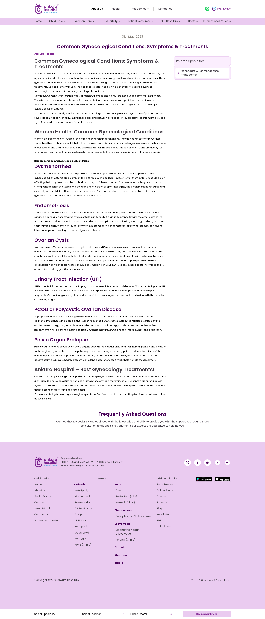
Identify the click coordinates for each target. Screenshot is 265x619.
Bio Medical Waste (46, 520)
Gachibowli (82, 532)
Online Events (165, 490)
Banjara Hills (82, 502)
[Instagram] (207, 463)
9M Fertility (110, 21)
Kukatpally (81, 490)
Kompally (81, 538)
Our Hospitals (169, 21)
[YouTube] (227, 463)
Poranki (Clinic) (125, 540)
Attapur (79, 514)
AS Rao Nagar (83, 508)
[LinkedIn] (217, 463)
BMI (159, 520)
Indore (118, 563)
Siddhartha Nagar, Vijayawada (127, 531)
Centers (39, 502)
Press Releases (166, 484)
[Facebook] (187, 463)
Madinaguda (83, 496)
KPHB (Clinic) (83, 544)
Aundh (120, 490)
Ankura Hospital (44, 54)
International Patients (217, 21)
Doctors (193, 21)
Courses (162, 496)
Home (38, 21)
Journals (162, 502)
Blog (159, 508)
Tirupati (119, 547)
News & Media (43, 508)
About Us (97, 9)
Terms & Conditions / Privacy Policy (211, 580)
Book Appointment (206, 613)
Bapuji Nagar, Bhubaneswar (133, 516)
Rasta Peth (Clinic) (127, 496)
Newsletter (163, 514)
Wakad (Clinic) (125, 502)
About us (40, 490)
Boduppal (81, 526)
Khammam (121, 555)
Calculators (164, 526)
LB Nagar (80, 520)
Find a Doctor (42, 496)
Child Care (56, 21)
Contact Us (165, 9)
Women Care (83, 21)
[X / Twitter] (197, 463)
